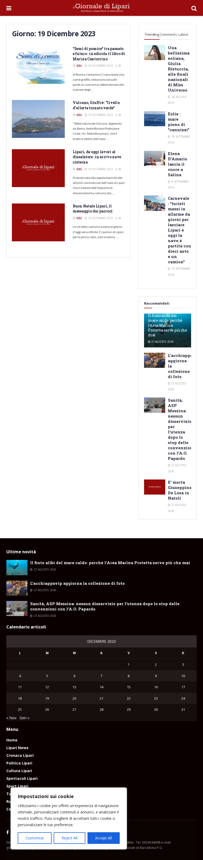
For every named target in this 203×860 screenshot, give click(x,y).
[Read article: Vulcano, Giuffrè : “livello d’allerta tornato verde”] (38, 119)
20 (74, 698)
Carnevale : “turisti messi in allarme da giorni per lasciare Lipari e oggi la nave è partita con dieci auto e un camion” (179, 230)
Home (11, 740)
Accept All (103, 837)
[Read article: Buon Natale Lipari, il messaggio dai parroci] (38, 222)
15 (129, 687)
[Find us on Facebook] (7, 832)
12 (47, 687)
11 (20, 687)
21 (101, 698)
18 (20, 698)
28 (101, 709)
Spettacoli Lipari (22, 778)
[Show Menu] (8, 8)
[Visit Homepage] (101, 8)
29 (129, 709)
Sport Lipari (17, 786)
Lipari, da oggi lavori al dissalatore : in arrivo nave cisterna (97, 157)
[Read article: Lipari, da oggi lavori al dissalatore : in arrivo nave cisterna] (38, 168)
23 (156, 698)
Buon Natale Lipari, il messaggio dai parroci (93, 208)
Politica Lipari (19, 763)
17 (183, 687)
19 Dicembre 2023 (100, 65)
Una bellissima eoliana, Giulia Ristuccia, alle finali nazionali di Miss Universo (179, 69)
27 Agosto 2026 (162, 341)
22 (129, 698)
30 (156, 709)
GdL (79, 65)
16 (156, 687)
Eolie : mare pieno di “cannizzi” (179, 121)
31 (183, 709)
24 (183, 698)
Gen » (24, 717)
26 (47, 709)
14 (101, 687)
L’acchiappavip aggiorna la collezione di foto (77, 583)
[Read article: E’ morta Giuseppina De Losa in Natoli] (154, 487)
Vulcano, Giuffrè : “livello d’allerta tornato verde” (96, 105)
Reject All (69, 837)
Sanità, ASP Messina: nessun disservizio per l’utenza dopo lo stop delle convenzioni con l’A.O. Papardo (181, 429)
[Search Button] (194, 8)
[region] (69, 818)
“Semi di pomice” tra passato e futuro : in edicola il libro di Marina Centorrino (99, 53)
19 (47, 698)
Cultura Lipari (19, 770)
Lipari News (17, 747)
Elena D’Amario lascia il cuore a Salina (177, 164)
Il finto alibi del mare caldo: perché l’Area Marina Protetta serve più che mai (167, 325)
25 (20, 709)
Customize (35, 837)
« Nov (11, 717)
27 (74, 709)
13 (74, 687)
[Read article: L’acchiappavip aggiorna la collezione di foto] (154, 360)
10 (183, 675)
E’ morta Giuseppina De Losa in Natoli (180, 490)
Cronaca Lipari (20, 755)
